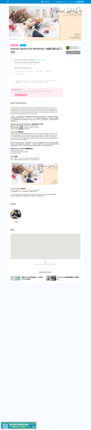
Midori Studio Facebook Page (23, 68)
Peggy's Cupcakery (20, 71)
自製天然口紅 (49, 71)
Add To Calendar (41, 60)
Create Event (80, 1)
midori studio (30, 71)
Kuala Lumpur (39, 71)
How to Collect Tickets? (21, 95)
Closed (73, 52)
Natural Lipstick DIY (20, 74)
